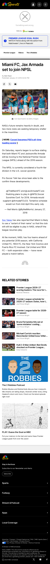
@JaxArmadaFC (33, 191)
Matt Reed (8, 76)
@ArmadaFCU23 (20, 201)
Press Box (5, 541)
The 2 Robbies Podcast (13, 385)
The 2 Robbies (32, 53)
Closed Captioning (23, 539)
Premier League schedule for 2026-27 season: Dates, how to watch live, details (31, 300)
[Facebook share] (4, 84)
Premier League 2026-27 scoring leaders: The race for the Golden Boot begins (32, 288)
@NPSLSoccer (37, 194)
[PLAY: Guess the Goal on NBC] (25, 416)
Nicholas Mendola (22, 292)
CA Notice (24, 543)
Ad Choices (14, 541)
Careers (12, 539)
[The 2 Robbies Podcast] (25, 369)
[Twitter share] (10, 84)
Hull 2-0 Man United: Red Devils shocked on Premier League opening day (31, 346)
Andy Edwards (21, 350)
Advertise (5, 539)
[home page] (11, 4)
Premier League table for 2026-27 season (31, 311)
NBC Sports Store (41, 539)
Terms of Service (34, 543)
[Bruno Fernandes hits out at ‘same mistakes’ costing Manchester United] (8, 324)
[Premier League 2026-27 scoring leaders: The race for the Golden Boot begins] (8, 290)
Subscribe (7, 474)
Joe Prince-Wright (22, 304)
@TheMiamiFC (13, 191)
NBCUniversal (15, 547)
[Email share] (15, 84)
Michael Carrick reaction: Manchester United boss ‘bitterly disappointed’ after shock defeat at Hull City (32, 334)
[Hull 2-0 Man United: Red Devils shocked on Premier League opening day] (8, 347)
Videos (20, 53)
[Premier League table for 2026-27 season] (8, 313)
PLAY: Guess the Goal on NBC (16, 432)
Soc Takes (7, 220)
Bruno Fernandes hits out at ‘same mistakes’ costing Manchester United (29, 323)
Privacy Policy (24, 541)
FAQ (32, 539)
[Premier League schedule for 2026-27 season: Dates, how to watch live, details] (8, 301)
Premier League (9, 53)
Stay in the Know (8, 464)
